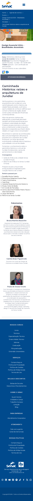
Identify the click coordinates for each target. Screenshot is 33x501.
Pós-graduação (16, 348)
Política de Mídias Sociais (16, 370)
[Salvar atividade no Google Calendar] (3, 72)
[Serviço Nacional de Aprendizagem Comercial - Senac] (7, 7)
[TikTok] (20, 480)
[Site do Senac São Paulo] (16, 464)
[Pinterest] (13, 480)
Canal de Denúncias (16, 432)
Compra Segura (16, 362)
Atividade (5, 22)
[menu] (24, 5)
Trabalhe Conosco (16, 402)
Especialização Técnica (16, 336)
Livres (16, 330)
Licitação (16, 404)
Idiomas (16, 342)
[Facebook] (24, 480)
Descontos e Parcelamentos (16, 386)
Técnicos (16, 333)
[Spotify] (16, 480)
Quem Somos (16, 397)
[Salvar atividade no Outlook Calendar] (7, 72)
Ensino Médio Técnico (16, 339)
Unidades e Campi (16, 399)
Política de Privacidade (17, 365)
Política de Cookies (16, 367)
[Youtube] (9, 480)
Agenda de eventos (16, 12)
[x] (27, 480)
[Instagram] (2, 480)
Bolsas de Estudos (16, 383)
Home (4, 12)
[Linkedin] (6, 480)
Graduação (16, 345)
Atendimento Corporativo (17, 418)
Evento (4, 15)
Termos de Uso (16, 372)
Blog (16, 407)
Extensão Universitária (16, 351)
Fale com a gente (16, 429)
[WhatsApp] (31, 480)
